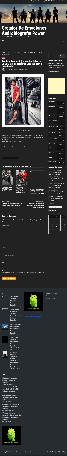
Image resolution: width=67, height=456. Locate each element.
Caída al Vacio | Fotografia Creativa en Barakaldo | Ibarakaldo (14, 301)
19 (54, 227)
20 (57, 227)
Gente (3, 58)
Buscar (50, 53)
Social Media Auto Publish (28, 455)
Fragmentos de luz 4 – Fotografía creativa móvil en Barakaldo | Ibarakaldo (55, 172)
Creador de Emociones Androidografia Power (24, 30)
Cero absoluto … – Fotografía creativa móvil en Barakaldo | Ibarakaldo (56, 198)
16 (64, 224)
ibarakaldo (10, 69)
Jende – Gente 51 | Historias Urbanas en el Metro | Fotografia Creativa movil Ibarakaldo (7, 188)
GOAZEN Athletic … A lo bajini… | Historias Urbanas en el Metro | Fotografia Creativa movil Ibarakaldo (21, 189)
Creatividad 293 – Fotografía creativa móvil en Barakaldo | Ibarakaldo (15, 342)
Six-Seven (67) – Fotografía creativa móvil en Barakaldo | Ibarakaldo (56, 179)
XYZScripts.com (41, 455)
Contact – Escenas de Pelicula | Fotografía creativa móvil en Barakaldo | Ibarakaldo (11, 389)
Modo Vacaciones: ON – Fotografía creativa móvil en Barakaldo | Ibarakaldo (15, 329)
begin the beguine (13, 158)
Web (3, 262)
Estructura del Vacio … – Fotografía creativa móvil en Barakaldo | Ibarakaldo (55, 192)
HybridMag (62, 452)
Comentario (6, 225)
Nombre (4, 247)
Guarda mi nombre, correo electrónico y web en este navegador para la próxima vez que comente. (23, 273)
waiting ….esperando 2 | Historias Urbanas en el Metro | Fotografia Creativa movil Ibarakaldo (37, 191)
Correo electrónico (8, 255)
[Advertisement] (56, 86)
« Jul (56, 236)
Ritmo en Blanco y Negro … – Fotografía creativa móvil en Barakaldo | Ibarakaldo (56, 185)
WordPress (55, 452)
